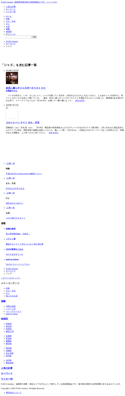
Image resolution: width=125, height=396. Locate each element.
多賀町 (9, 336)
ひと (8, 24)
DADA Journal (12, 41)
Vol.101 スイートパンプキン (18, 264)
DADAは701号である (15, 188)
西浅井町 (10, 363)
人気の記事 (11, 7)
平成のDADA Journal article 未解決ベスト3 (24, 174)
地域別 (9, 32)
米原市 (9, 329)
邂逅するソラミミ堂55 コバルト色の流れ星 (24, 244)
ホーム (9, 16)
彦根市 (9, 324)
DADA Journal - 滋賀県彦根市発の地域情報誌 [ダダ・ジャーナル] (29, 2)
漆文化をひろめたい (14, 203)
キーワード (11, 9)
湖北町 (9, 348)
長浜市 (9, 326)
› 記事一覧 (10, 163)
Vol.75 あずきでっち (14, 254)
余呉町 (9, 360)
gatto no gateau (12, 259)
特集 (8, 19)
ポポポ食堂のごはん (14, 249)
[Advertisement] (13, 148)
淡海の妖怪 (11, 229)
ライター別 (11, 12)
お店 (8, 26)
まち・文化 (11, 21)
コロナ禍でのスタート (15, 218)
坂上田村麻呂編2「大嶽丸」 (18, 234)
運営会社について (13, 393)
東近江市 (10, 331)
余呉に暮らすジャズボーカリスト (23, 88)
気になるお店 (12, 296)
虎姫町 (9, 351)
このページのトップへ (11, 278)
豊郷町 (9, 341)
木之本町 (10, 353)
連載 (8, 29)
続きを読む (80, 101)
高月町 (9, 356)
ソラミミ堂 (11, 239)
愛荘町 (9, 344)
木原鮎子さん (12, 91)
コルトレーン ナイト (16, 122)
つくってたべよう (13, 311)
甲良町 (9, 338)
